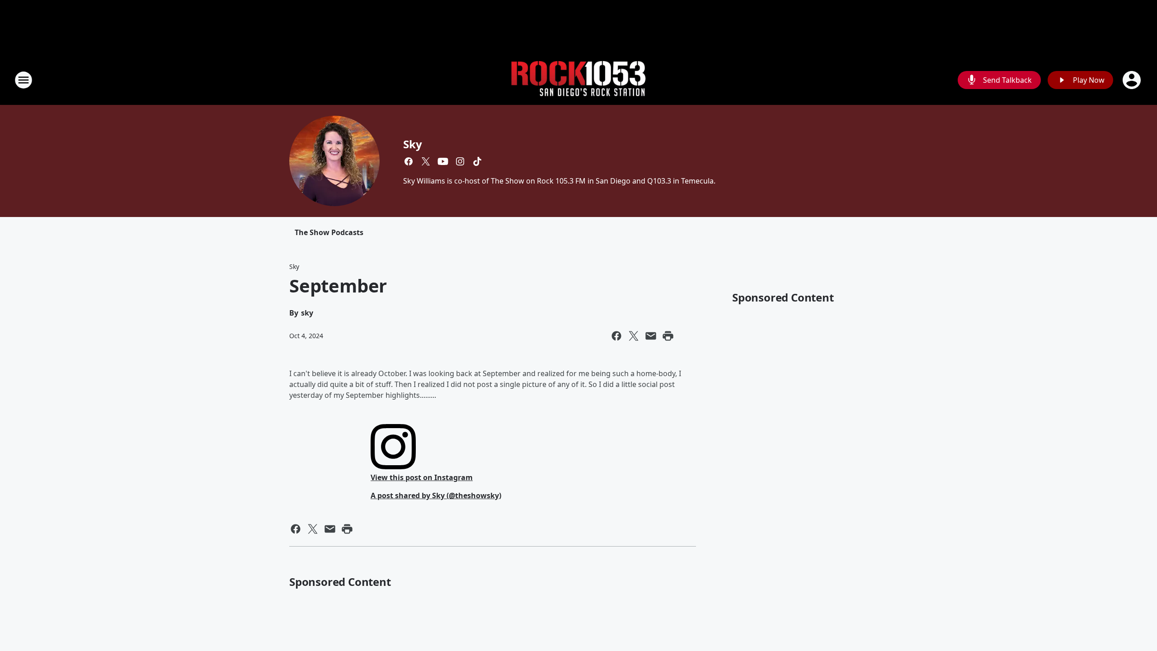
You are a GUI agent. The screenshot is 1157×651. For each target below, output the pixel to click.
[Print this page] (668, 336)
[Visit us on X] (425, 161)
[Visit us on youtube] (442, 161)
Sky (412, 144)
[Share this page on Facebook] (616, 336)
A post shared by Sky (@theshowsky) (436, 495)
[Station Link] (578, 80)
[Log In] (1133, 80)
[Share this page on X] (633, 336)
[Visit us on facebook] (408, 161)
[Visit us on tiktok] (477, 161)
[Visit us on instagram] (460, 161)
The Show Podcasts (329, 232)
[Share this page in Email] (650, 336)
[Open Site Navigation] (23, 80)
